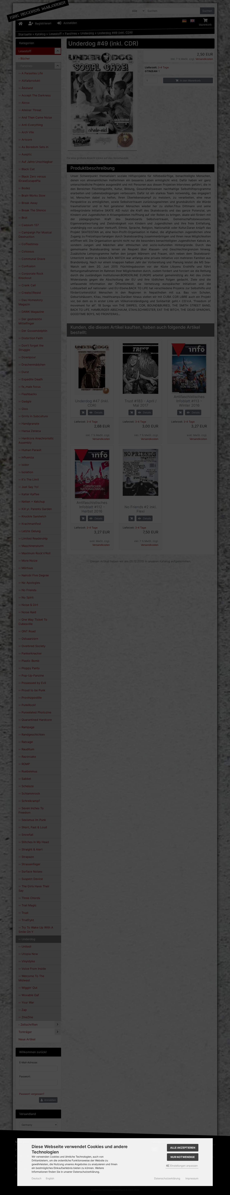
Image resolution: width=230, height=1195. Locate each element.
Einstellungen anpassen (183, 1165)
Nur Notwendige (183, 1156)
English (50, 1178)
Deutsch (36, 1178)
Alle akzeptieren (182, 1147)
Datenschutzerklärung (167, 1178)
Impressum (191, 1178)
